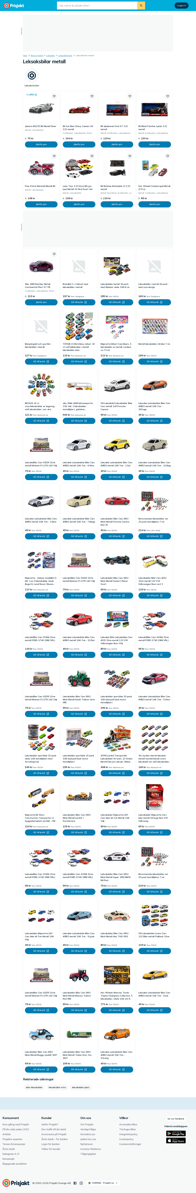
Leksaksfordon (65, 55)
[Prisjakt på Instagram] (81, 1182)
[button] (54, 96)
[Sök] (141, 6)
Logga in (181, 5)
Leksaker (50, 55)
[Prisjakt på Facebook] (75, 1182)
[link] (41, 120)
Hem (25, 55)
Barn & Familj (37, 55)
